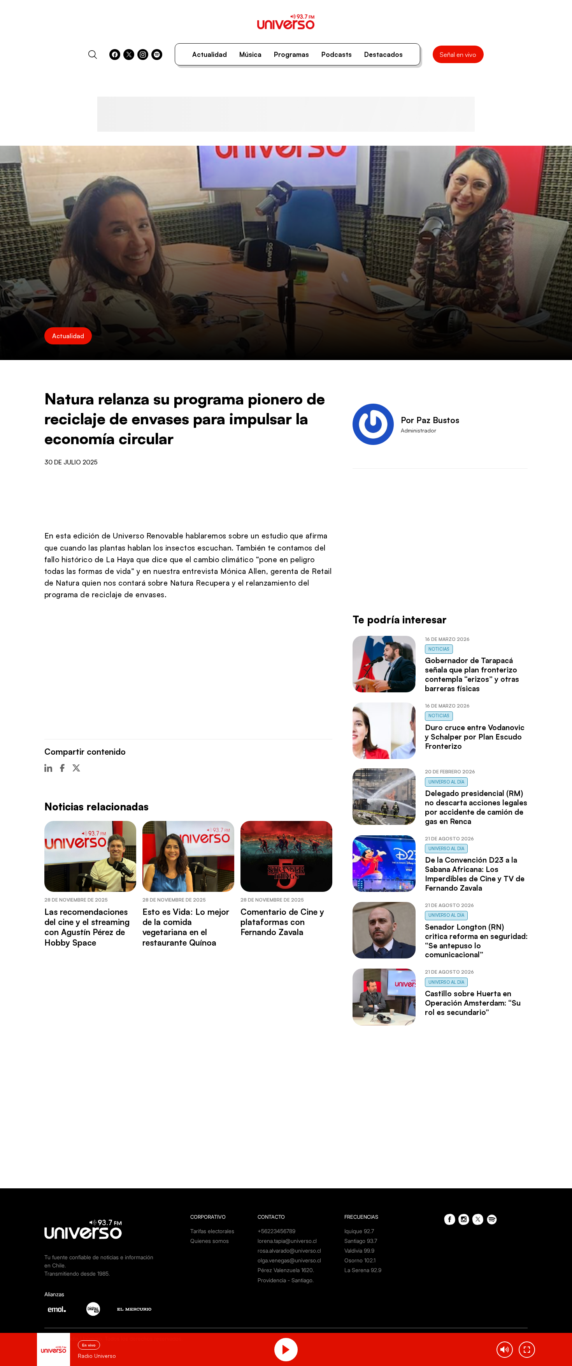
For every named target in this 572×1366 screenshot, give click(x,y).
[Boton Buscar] (92, 54)
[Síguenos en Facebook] (114, 54)
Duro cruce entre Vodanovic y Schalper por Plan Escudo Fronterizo (475, 737)
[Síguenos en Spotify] (156, 54)
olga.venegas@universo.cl (289, 1260)
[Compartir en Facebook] (62, 768)
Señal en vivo (458, 54)
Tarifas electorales (212, 1231)
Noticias (438, 649)
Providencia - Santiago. (286, 1280)
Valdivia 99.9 (359, 1250)
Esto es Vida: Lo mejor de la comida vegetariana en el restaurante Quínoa (185, 927)
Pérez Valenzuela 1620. (286, 1270)
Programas (291, 54)
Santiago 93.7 (360, 1240)
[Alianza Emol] (56, 1309)
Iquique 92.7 (359, 1231)
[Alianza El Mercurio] (134, 1309)
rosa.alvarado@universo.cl (289, 1250)
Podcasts (336, 54)
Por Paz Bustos (430, 420)
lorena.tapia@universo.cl (287, 1240)
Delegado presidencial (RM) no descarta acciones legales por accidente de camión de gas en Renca (476, 807)
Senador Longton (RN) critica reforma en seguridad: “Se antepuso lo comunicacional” (476, 941)
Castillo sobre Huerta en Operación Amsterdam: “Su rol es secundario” (473, 1003)
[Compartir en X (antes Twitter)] (76, 768)
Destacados (383, 54)
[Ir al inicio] (285, 21)
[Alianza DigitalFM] (93, 1309)
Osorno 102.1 (359, 1260)
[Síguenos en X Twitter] (128, 54)
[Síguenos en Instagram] (142, 54)
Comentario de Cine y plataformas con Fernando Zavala (282, 922)
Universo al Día (446, 782)
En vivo (89, 1345)
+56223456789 (276, 1231)
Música (250, 54)
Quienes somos (209, 1240)
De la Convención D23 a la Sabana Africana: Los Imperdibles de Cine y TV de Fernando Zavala (475, 874)
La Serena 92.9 (362, 1270)
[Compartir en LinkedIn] (48, 768)
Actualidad (209, 54)
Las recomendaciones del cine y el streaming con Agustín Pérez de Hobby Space (87, 927)
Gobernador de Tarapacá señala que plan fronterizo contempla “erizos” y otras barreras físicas (472, 674)
